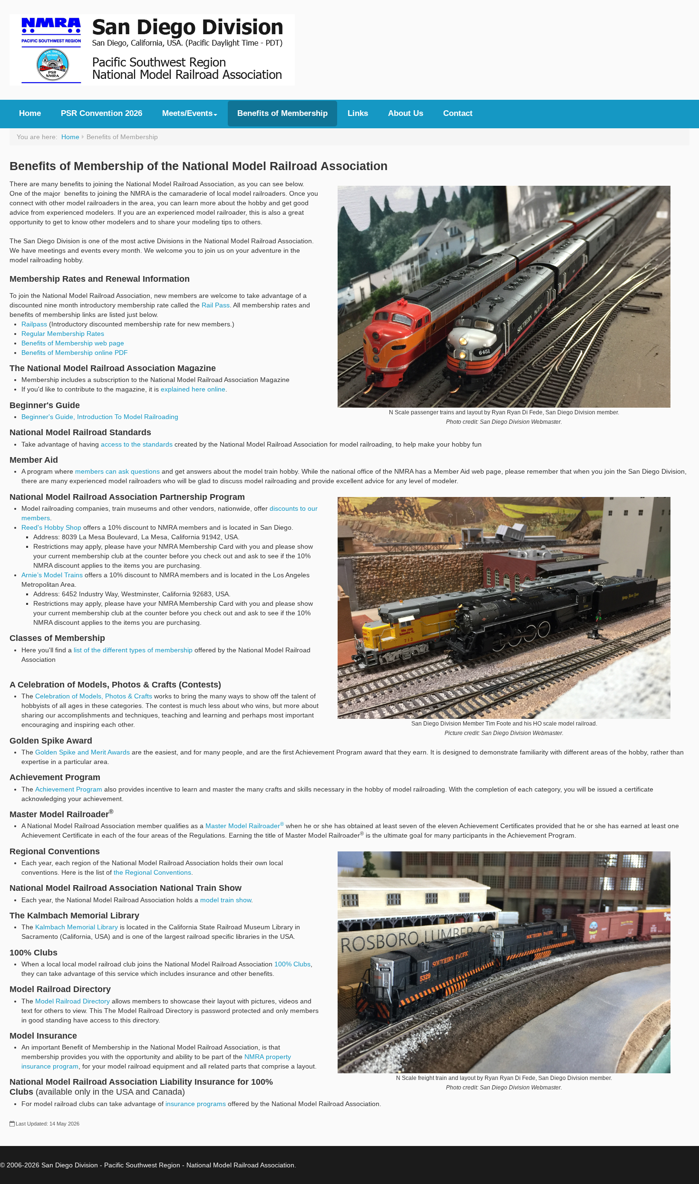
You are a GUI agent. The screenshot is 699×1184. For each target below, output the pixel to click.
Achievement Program (68, 789)
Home (30, 113)
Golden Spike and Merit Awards (82, 752)
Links (358, 113)
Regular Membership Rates (62, 333)
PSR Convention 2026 (101, 113)
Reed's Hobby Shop (51, 527)
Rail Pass (216, 305)
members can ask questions (117, 471)
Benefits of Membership (282, 113)
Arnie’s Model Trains (52, 575)
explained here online (193, 389)
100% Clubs (292, 964)
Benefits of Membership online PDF (74, 352)
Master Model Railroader (244, 826)
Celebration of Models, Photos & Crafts (93, 696)
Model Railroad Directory (72, 1001)
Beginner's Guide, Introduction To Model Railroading (99, 416)
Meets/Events (187, 113)
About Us (405, 113)
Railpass (34, 324)
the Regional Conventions (152, 872)
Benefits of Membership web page (72, 343)
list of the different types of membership (133, 650)
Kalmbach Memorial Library (76, 927)
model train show (225, 900)
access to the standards (137, 444)
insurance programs (195, 1104)
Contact (458, 113)
